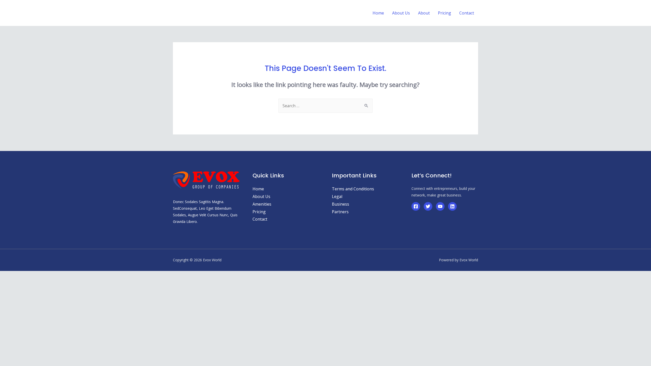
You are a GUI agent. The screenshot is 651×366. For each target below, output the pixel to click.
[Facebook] (415, 206)
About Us (261, 196)
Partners (340, 212)
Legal (337, 196)
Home (258, 189)
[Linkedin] (452, 206)
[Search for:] (325, 106)
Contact (260, 219)
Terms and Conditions (353, 189)
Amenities (262, 204)
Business (340, 204)
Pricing (259, 212)
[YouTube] (440, 206)
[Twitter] (428, 206)
